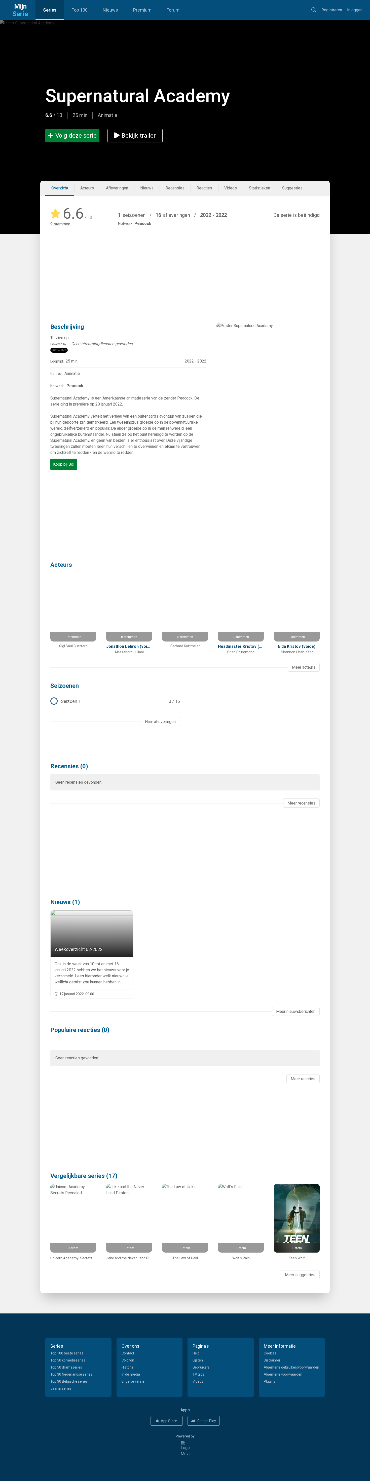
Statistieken (259, 188)
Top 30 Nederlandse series (71, 1374)
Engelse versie (133, 1381)
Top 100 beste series (66, 1353)
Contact (128, 1353)
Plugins (269, 1381)
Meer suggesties (300, 1274)
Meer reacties (303, 1078)
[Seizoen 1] (115, 701)
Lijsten (198, 1360)
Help (196, 1353)
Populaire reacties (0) (79, 1029)
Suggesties (292, 188)
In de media (131, 1374)
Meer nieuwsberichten (295, 1011)
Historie (128, 1367)
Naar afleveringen (160, 721)
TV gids (198, 1374)
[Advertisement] (185, 267)
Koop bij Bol (63, 464)
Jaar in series (60, 1388)
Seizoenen (64, 685)
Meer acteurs (303, 667)
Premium (142, 10)
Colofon (128, 1360)
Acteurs (87, 188)
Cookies (270, 1353)
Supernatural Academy (137, 96)
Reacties (204, 188)
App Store (169, 1421)
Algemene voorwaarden (283, 1374)
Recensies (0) (69, 766)
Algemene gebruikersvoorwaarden (291, 1367)
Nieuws (110, 10)
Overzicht (59, 188)
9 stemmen (60, 224)
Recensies (175, 188)
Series (49, 10)
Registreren (331, 10)
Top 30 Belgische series (69, 1381)
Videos (230, 188)
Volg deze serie (76, 135)
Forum (173, 10)
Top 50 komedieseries (67, 1360)
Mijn (20, 10)
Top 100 (79, 10)
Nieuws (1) (65, 902)
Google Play (206, 1421)
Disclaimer (272, 1360)
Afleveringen (117, 188)
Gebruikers (201, 1367)
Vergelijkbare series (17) (84, 1175)
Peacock (142, 223)
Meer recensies (301, 803)
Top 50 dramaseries (66, 1367)
